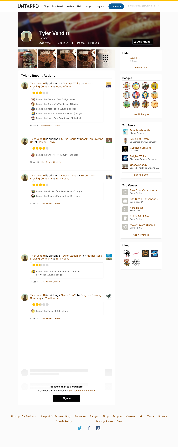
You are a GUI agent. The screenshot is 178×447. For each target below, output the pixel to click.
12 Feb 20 (34, 126)
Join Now (116, 6)
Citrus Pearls (68, 138)
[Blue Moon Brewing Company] (154, 253)
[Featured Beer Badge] (126, 86)
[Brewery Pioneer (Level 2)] (145, 86)
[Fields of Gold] (136, 86)
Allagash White (71, 83)
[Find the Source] (126, 95)
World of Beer (64, 86)
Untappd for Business (23, 416)
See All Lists (141, 67)
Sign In (100, 6)
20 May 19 (34, 162)
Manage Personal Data (109, 421)
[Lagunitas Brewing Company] (136, 262)
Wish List (135, 58)
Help (79, 6)
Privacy (162, 416)
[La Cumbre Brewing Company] (126, 262)
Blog (46, 6)
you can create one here (82, 390)
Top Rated (57, 6)
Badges (94, 416)
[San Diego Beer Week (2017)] (154, 104)
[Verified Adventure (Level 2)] (145, 95)
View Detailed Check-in (50, 126)
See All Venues (141, 234)
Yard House (62, 178)
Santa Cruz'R (68, 295)
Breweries (80, 416)
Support (117, 416)
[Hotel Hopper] (145, 104)
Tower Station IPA (71, 255)
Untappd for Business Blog (55, 416)
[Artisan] (154, 95)
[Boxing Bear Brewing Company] (126, 253)
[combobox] (144, 5)
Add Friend (143, 41)
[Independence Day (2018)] (136, 95)
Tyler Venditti (38, 83)
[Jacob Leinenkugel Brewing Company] (136, 253)
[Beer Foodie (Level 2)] (136, 104)
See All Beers (141, 174)
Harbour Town (46, 142)
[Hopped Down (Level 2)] (126, 104)
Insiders (70, 6)
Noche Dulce (68, 175)
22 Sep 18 (34, 203)
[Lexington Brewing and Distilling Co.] (145, 253)
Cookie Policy (64, 421)
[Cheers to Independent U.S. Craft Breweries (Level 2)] (154, 86)
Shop (88, 6)
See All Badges (141, 114)
